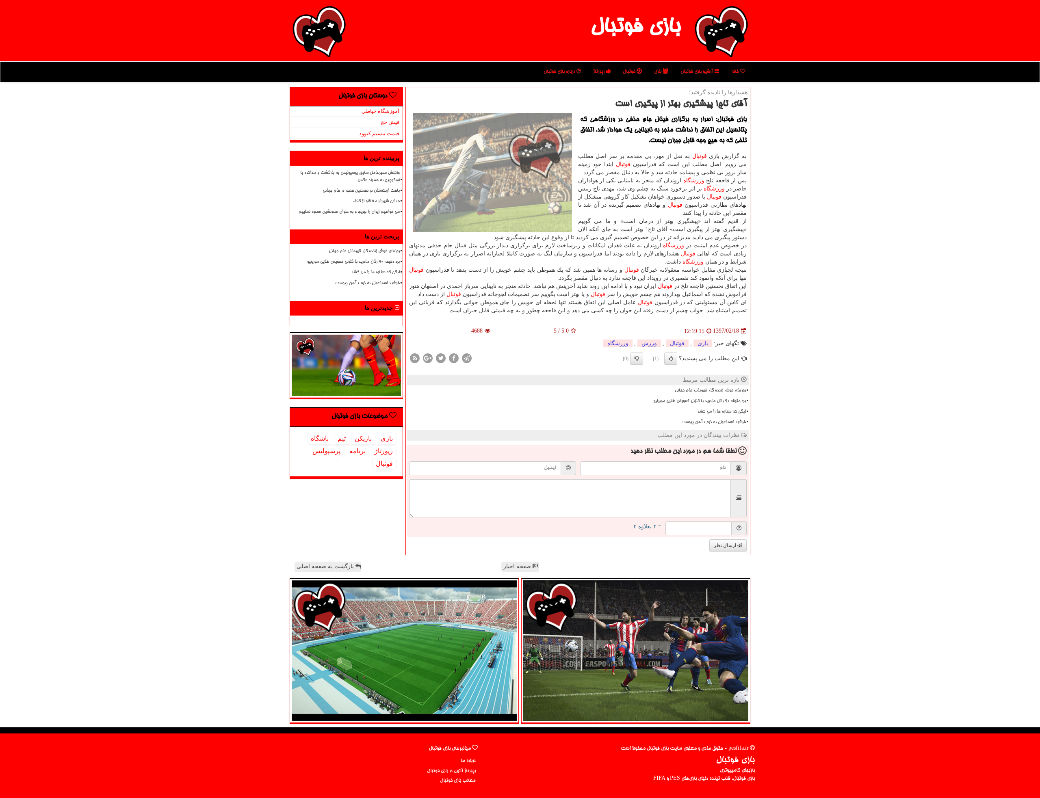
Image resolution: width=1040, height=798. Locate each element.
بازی (658, 71)
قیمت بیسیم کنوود (379, 133)
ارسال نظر (725, 545)
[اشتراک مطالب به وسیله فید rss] (414, 358)
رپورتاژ (599, 71)
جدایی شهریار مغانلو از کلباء (376, 201)
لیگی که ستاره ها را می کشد (722, 411)
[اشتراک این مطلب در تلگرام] (466, 358)
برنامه (357, 451)
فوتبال (630, 71)
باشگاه (320, 438)
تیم (342, 438)
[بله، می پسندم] (670, 359)
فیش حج (390, 122)
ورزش (649, 343)
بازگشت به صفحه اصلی (326, 566)
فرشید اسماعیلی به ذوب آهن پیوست (713, 422)
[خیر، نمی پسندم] (636, 359)
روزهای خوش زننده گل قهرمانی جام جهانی (710, 390)
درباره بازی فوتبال (560, 71)
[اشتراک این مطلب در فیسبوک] (453, 358)
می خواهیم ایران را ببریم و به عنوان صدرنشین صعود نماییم (349, 212)
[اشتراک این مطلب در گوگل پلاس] (427, 358)
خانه (735, 71)
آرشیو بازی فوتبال (697, 71)
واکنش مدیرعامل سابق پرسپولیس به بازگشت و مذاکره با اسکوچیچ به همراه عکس (350, 176)
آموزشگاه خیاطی (380, 111)
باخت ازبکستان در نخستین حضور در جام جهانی (361, 190)
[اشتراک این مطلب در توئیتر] (440, 358)
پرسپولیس (326, 451)
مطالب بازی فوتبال (458, 780)
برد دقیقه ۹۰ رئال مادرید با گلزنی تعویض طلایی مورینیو (699, 401)
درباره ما (468, 760)
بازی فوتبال (635, 27)
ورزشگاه (693, 180)
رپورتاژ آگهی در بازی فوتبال (451, 771)
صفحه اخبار (518, 566)
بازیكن (363, 438)
